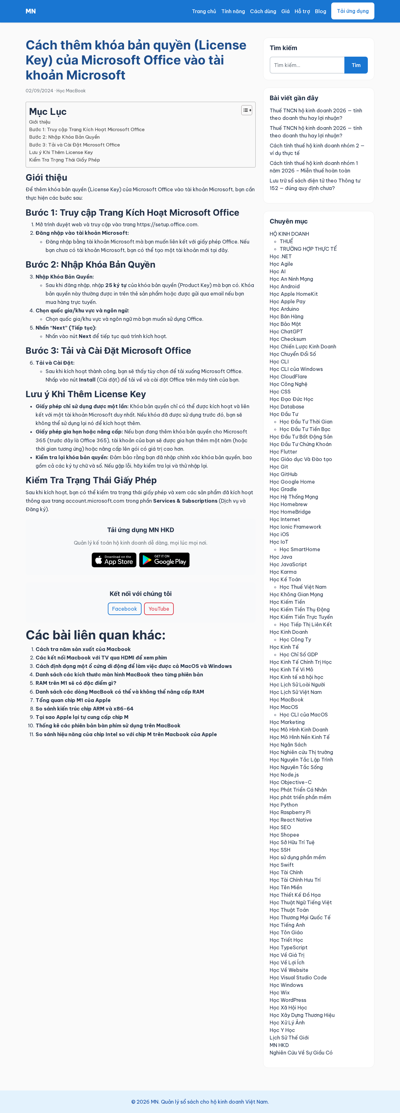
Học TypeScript (289, 947)
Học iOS (279, 534)
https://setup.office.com (167, 224)
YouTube (158, 609)
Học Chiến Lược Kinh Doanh (303, 346)
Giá (285, 11)
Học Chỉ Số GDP (299, 654)
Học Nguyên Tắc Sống (296, 767)
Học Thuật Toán (289, 910)
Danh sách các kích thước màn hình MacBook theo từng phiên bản (119, 674)
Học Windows (286, 985)
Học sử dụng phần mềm (298, 857)
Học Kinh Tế (284, 647)
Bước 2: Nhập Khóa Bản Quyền (64, 137)
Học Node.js (284, 775)
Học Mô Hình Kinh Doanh (299, 729)
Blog (320, 11)
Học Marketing (287, 722)
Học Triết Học (286, 940)
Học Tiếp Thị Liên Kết (306, 624)
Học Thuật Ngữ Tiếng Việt (301, 902)
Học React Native (291, 820)
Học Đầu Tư (284, 414)
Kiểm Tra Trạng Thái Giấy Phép (64, 160)
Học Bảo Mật (285, 324)
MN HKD (279, 1045)
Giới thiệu (39, 122)
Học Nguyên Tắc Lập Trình (301, 760)
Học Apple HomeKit (294, 294)
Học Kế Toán (285, 579)
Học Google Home (292, 482)
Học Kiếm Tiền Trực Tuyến (301, 617)
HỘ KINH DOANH (289, 234)
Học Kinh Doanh (289, 632)
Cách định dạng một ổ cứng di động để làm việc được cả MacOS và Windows (134, 666)
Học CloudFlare (288, 376)
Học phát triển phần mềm (300, 797)
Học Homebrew (289, 504)
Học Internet (285, 519)
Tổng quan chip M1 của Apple (73, 700)
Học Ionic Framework (296, 527)
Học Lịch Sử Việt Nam (296, 692)
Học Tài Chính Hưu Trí (295, 880)
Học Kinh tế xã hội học (296, 677)
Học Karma (283, 572)
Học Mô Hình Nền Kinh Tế (300, 737)
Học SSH (280, 850)
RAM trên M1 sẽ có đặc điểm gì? (76, 683)
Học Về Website (289, 970)
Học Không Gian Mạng (296, 594)
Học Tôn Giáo (286, 932)
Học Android (285, 286)
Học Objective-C (291, 782)
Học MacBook (71, 91)
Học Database (287, 406)
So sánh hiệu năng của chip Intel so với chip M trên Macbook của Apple (126, 734)
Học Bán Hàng (286, 316)
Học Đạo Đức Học (291, 399)
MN (31, 11)
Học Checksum (288, 339)
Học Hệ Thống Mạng (294, 497)
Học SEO (280, 827)
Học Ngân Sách (288, 744)
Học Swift (282, 865)
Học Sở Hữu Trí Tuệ (292, 842)
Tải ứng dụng (353, 11)
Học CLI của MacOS (304, 714)
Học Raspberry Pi (290, 812)
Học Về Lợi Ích (287, 962)
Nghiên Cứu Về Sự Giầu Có (301, 1052)
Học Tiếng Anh (287, 925)
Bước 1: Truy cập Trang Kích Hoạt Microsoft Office (87, 129)
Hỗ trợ (302, 11)
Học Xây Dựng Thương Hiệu (302, 1015)
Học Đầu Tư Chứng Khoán (301, 444)
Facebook (124, 609)
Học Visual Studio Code (298, 977)
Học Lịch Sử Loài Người (297, 684)
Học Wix (280, 992)
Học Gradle (283, 489)
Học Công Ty (295, 639)
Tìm (356, 65)
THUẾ (286, 241)
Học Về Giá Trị (287, 955)
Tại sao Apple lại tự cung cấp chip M (82, 717)
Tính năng (233, 11)
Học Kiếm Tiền (287, 602)
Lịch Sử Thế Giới (289, 1037)
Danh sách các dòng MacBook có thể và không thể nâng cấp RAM (120, 692)
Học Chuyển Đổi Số (293, 354)
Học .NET (281, 256)
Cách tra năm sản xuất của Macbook (83, 649)
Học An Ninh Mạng (291, 279)
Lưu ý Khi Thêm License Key (61, 152)
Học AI (278, 271)
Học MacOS (284, 707)
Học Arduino (284, 309)
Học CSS (280, 391)
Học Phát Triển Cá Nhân (298, 790)
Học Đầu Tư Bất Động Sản (301, 436)
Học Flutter (283, 452)
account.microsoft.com (95, 501)
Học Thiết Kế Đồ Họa (295, 895)
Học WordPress (288, 1000)
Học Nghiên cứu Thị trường (301, 752)
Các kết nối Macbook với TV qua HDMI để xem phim (101, 657)
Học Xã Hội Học (288, 1007)
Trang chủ (204, 11)
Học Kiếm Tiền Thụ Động (300, 609)
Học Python (284, 805)
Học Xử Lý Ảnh (287, 1022)
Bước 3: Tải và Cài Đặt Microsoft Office (74, 145)
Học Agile (281, 264)
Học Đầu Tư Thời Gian (306, 421)
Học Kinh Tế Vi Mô (291, 669)
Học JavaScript (288, 564)
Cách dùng (263, 11)
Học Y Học (282, 1030)
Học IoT (279, 542)
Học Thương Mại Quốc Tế (300, 917)
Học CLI (279, 361)
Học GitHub (284, 474)
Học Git (279, 467)
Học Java (281, 557)
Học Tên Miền (286, 887)
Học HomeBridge (290, 512)
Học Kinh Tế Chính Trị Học (301, 662)
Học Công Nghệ (289, 384)
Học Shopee (284, 835)
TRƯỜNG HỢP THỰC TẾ (308, 249)
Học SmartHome (300, 549)
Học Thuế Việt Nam (303, 587)
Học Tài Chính (286, 872)
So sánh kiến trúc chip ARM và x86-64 (84, 708)
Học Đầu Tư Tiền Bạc (305, 429)
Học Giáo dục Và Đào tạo (301, 459)
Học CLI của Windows (296, 369)
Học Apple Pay (287, 301)
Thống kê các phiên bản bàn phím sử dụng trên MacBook (108, 725)
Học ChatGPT (286, 331)
